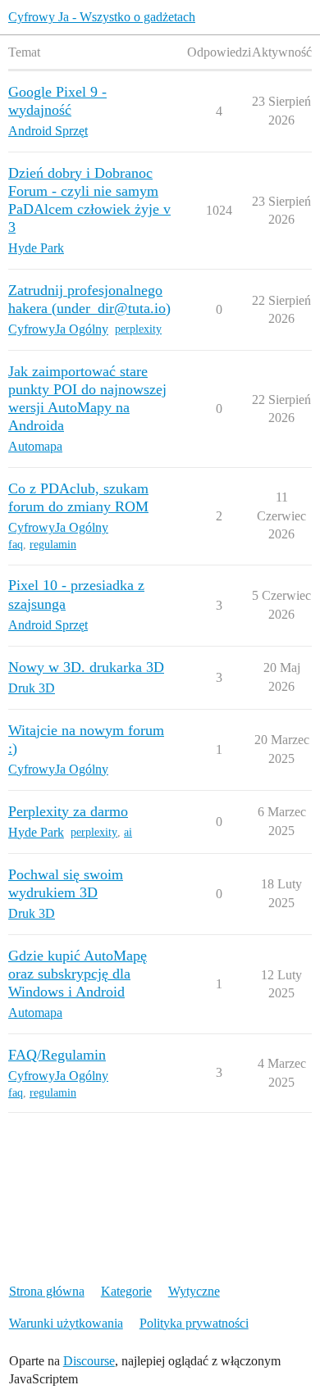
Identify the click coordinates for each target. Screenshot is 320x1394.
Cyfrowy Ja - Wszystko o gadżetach (101, 17)
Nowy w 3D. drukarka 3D (86, 667)
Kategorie (126, 1291)
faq (15, 544)
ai (128, 832)
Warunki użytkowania (66, 1323)
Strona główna (47, 1291)
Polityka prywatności (194, 1323)
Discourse (89, 1361)
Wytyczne (194, 1291)
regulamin (53, 544)
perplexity (138, 329)
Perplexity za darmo (68, 811)
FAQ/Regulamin (57, 1055)
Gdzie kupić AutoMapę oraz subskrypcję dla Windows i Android (77, 973)
